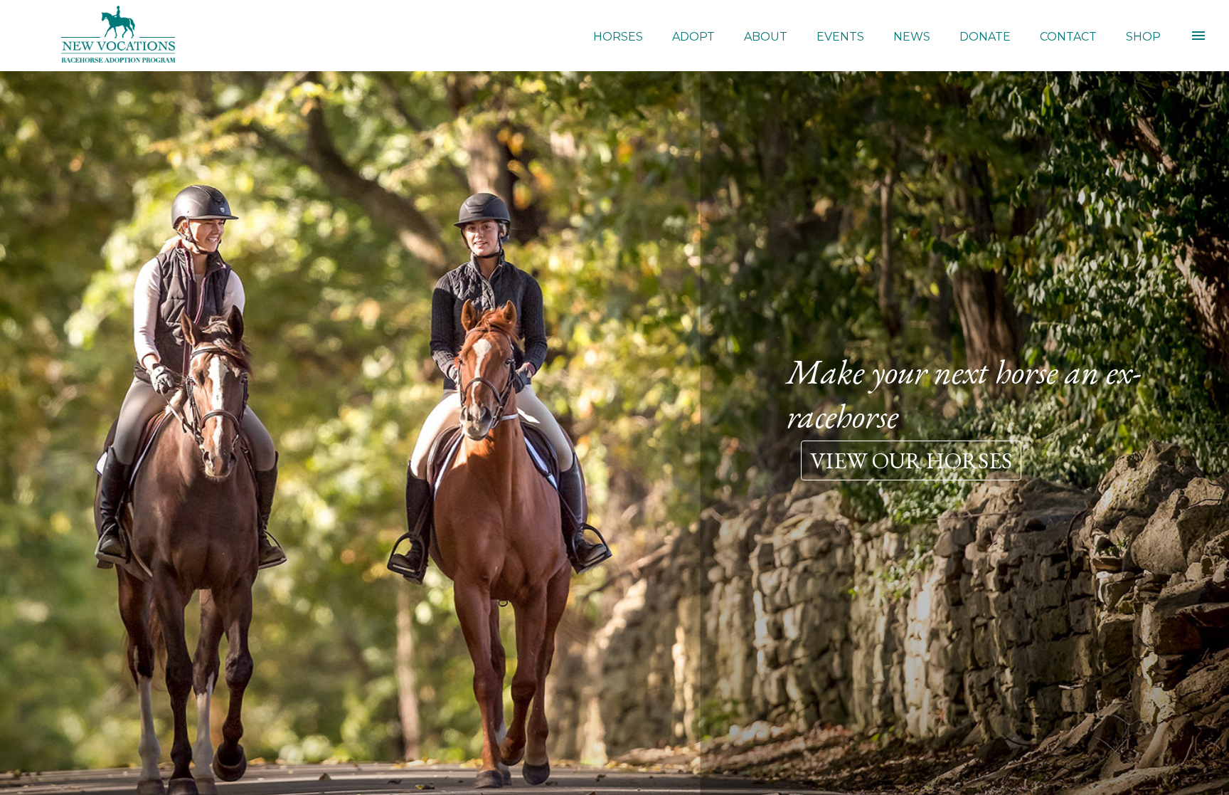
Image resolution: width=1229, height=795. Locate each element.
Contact (1068, 36)
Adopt (693, 36)
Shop (1143, 36)
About (765, 36)
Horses (618, 36)
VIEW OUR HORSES (911, 460)
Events (840, 36)
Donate (985, 36)
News (911, 36)
